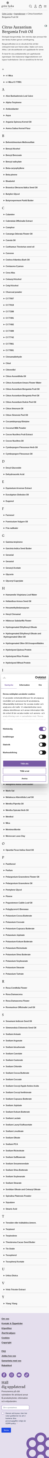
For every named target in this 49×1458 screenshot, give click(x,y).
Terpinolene (11, 1236)
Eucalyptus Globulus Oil (17, 495)
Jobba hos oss (9, 1356)
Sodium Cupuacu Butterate (19, 1099)
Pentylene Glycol (14, 890)
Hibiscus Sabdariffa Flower (18, 621)
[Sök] (30, 6)
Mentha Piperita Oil (14, 804)
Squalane (10, 1202)
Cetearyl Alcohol (13, 279)
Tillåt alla (24, 763)
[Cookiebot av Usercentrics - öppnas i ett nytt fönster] (35, 678)
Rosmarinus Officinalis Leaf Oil (20, 1007)
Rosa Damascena (14, 994)
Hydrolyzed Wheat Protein (18, 663)
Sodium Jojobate (14, 1105)
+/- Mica (9, 76)
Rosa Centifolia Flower (16, 988)
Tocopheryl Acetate (15, 1262)
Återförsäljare (8, 1333)
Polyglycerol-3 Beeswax (17, 909)
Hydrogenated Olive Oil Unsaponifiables (25, 643)
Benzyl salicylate (14, 162)
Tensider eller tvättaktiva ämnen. (21, 1223)
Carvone (10, 253)
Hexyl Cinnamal (13, 614)
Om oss (5, 1319)
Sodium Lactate (13, 1118)
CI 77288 (10, 311)
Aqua (8, 115)
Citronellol (10, 370)
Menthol (9, 817)
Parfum (9, 870)
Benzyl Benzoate (14, 155)
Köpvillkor (7, 1328)
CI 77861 (10, 344)
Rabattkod (7, 1365)
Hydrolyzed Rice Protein (17, 656)
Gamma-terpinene (14, 542)
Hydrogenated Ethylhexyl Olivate (21, 627)
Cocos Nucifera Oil (14, 441)
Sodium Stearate (13, 1183)
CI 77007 (10, 298)
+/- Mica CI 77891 (13, 82)
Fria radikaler (12, 528)
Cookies (6, 1338)
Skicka (6, 1430)
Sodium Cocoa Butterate (17, 1073)
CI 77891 (10, 350)
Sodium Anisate (13, 1034)
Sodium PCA (12, 1144)
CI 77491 (10, 318)
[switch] (42, 737)
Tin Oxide (10, 1249)
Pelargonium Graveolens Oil (19, 883)
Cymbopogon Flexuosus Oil (19, 454)
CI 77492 (10, 324)
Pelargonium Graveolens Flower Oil (22, 877)
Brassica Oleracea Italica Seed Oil (21, 187)
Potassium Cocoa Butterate (19, 916)
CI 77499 (10, 331)
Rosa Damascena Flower (17, 1001)
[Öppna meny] (45, 6)
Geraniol (10, 561)
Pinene (9, 896)
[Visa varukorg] (40, 6)
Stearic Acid (11, 1209)
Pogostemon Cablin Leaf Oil (19, 903)
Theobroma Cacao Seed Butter (20, 1242)
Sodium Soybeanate (15, 1176)
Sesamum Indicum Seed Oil (19, 1021)
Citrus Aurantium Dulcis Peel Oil (21, 402)
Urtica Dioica (12, 1275)
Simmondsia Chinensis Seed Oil (21, 1028)
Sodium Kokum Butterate (18, 1112)
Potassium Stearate (15, 967)
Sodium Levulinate (14, 1131)
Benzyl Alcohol (13, 149)
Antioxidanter (12, 109)
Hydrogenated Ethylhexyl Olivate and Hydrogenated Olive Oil (22, 635)
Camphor (10, 227)
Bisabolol (10, 181)
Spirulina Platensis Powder (18, 1196)
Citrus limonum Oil (14, 408)
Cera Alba (10, 273)
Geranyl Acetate (13, 568)
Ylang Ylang (11, 1303)
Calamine (10, 214)
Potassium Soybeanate (17, 961)
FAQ (4, 1351)
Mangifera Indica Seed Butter (19, 784)
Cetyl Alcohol (12, 286)
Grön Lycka (7, 14)
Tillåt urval (24, 771)
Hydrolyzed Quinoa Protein (18, 650)
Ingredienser (19, 14)
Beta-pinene (11, 175)
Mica (8, 823)
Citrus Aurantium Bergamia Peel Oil (22, 396)
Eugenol (10, 501)
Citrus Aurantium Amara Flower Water (23, 383)
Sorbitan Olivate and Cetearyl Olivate (23, 1189)
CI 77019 (10, 305)
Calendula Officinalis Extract (19, 221)
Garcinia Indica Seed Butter (19, 548)
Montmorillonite (13, 829)
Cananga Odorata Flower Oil (19, 234)
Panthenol (10, 864)
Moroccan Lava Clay (15, 836)
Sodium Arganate (14, 1041)
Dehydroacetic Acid (15, 474)
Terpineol (10, 1229)
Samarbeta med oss (11, 1361)
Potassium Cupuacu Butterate (20, 929)
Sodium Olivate (13, 1138)
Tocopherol (11, 1255)
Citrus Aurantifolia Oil (16, 376)
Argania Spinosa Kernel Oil (18, 122)
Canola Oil (10, 240)
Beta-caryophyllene (15, 168)
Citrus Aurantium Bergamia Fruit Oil (22, 389)
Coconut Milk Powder (16, 428)
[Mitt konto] (35, 6)
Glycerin (10, 574)
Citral (8, 363)
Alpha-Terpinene (13, 102)
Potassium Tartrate (15, 974)
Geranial (10, 555)
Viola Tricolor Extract (16, 1289)
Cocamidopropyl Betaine (17, 421)
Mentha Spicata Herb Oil (17, 810)
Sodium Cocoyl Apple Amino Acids (22, 1086)
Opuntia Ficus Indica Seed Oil (20, 850)
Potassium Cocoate (15, 922)
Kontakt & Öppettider (12, 1323)
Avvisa (24, 778)
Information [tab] (24, 685)
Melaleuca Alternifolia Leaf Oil (20, 797)
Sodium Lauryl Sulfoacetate (19, 1125)
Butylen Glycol (13, 194)
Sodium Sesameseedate (17, 1164)
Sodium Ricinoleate (15, 1151)
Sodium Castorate (14, 1060)
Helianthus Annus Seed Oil (18, 601)
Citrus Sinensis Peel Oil (17, 415)
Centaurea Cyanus (14, 266)
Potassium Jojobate (15, 935)
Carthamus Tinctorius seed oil (20, 247)
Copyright (6, 1342)
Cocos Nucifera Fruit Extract (19, 434)
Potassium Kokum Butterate (19, 942)
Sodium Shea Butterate (17, 1170)
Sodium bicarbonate (15, 1047)
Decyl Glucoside (13, 468)
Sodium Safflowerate (15, 1157)
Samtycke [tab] (9, 685)
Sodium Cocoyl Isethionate (18, 1092)
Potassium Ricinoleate (16, 948)
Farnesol (10, 515)
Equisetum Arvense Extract (19, 488)
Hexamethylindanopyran (17, 608)
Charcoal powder (14, 292)
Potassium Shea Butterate (18, 954)
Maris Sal (10, 791)
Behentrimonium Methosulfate (20, 142)
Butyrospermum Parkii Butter (20, 200)
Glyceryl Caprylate (14, 581)
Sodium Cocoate (14, 1079)
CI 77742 (10, 337)
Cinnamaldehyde (14, 357)
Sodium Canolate (14, 1054)
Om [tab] (40, 685)
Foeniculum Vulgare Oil (17, 522)
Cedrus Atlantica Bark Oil (18, 260)
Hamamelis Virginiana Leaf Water (21, 595)
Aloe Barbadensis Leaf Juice (19, 96)
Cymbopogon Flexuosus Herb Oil (22, 447)
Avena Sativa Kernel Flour (18, 128)
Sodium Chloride (14, 1066)
